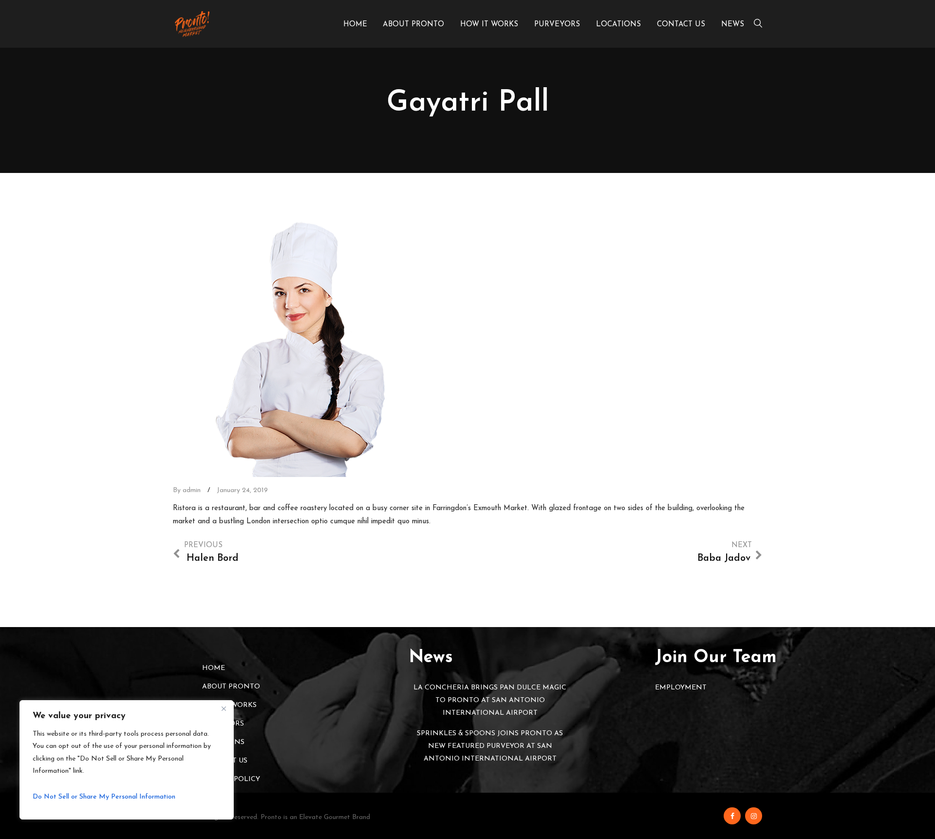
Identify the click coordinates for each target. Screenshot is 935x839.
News (732, 24)
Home (355, 24)
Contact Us (681, 24)
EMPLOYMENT (681, 687)
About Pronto (413, 24)
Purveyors (557, 24)
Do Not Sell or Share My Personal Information (104, 797)
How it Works (489, 24)
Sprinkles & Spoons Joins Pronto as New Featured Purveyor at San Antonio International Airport (490, 746)
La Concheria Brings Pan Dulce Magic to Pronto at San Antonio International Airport (489, 700)
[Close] (223, 708)
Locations (618, 24)
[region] (126, 760)
